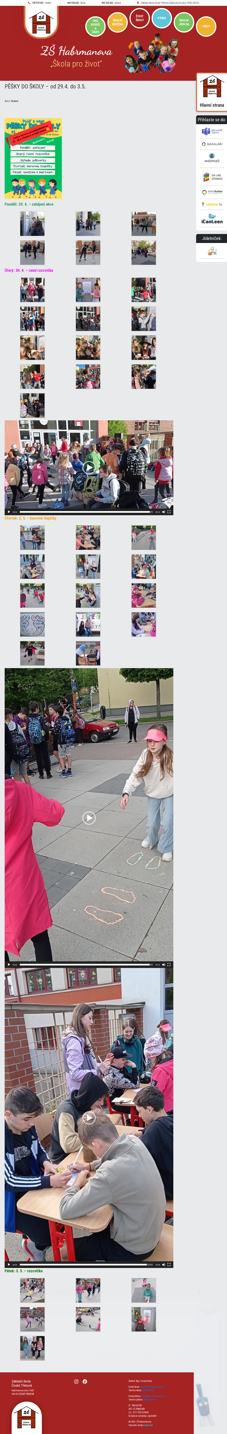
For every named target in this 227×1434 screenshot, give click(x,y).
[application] (89, 467)
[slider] (86, 512)
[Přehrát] (9, 512)
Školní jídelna (184, 22)
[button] (89, 467)
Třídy (206, 26)
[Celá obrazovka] (169, 512)
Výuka (162, 18)
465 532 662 (149, 1399)
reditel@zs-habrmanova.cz (153, 1386)
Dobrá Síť (148, 1425)
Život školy (140, 18)
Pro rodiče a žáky (95, 26)
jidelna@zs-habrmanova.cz (154, 1396)
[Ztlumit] (163, 512)
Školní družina (117, 22)
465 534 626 (148, 1390)
